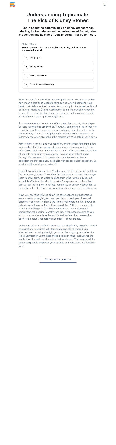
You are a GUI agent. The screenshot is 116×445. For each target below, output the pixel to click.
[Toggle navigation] (104, 5)
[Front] (12, 4)
